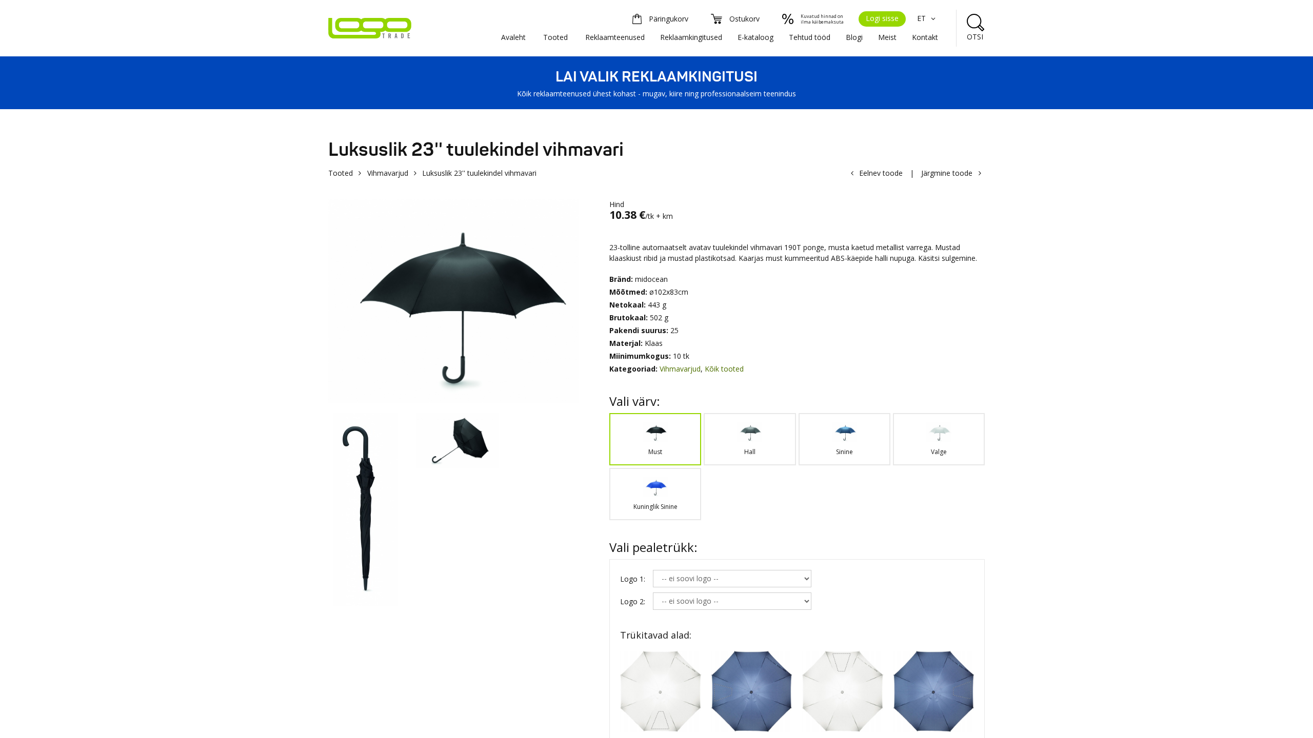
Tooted (555, 37)
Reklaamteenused (615, 37)
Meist (887, 37)
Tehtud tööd (809, 37)
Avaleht (513, 37)
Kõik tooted (724, 369)
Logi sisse (882, 18)
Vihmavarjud (387, 173)
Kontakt (925, 37)
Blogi (854, 37)
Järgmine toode (946, 173)
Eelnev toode (881, 173)
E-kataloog (755, 37)
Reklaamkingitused (691, 37)
